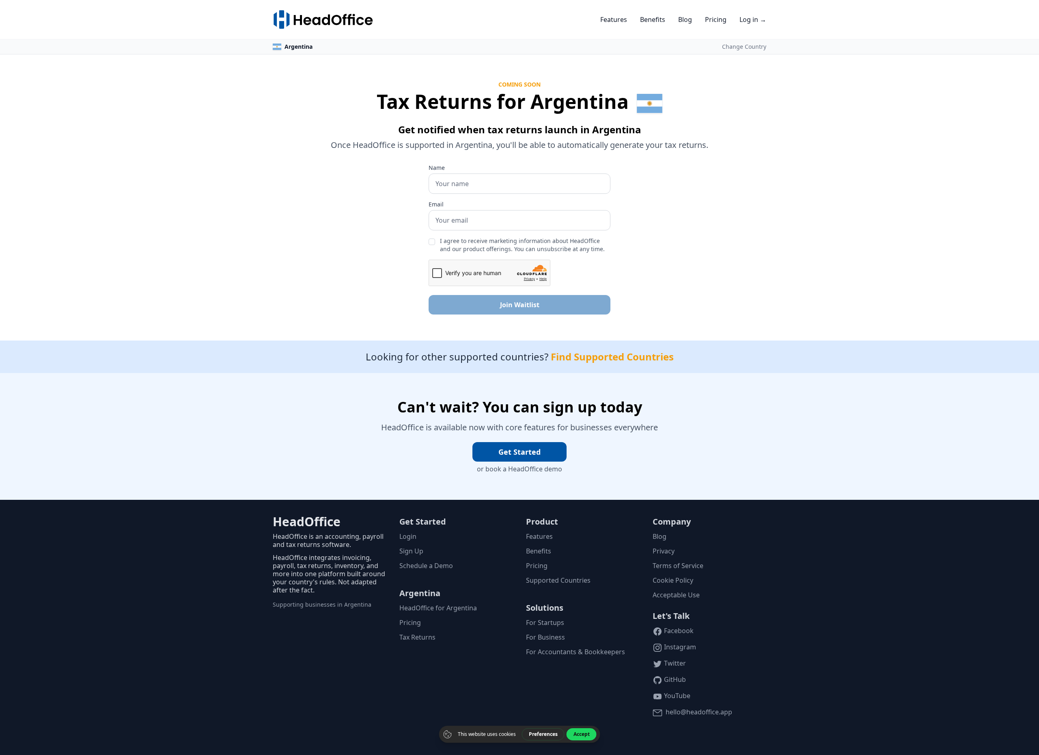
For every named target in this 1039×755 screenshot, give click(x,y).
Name (437, 167)
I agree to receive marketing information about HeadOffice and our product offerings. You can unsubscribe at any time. (522, 245)
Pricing (715, 19)
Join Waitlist (519, 304)
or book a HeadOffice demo (519, 468)
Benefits (652, 19)
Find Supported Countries (612, 356)
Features (613, 19)
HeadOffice (307, 521)
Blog (685, 19)
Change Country (744, 46)
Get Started (519, 452)
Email (436, 204)
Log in (752, 19)
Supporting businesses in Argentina (322, 604)
